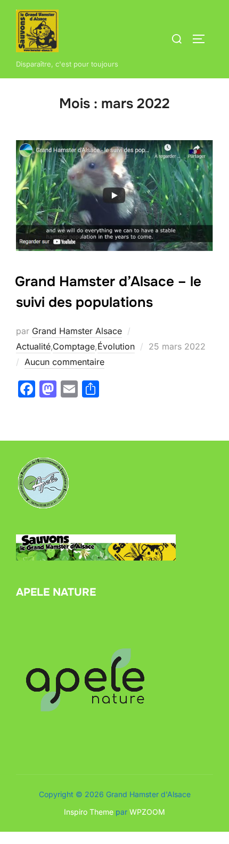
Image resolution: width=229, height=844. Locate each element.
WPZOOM (147, 811)
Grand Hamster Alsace (77, 331)
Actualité (33, 346)
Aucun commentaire (64, 361)
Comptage (74, 346)
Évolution (116, 346)
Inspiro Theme (88, 811)
